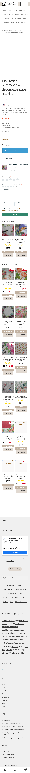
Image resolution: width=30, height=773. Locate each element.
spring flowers (7, 649)
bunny (25, 620)
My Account (5, 770)
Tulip (22, 649)
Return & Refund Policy (9, 758)
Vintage (5, 652)
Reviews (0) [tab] (5, 139)
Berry (17, 620)
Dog (19, 630)
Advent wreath (8, 620)
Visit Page (15, 552)
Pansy (4, 639)
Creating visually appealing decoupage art (15, 734)
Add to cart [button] (8, 255)
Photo (17, 639)
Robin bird (15, 647)
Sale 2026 (7, 720)
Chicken (4, 624)
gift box (8, 633)
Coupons (4, 700)
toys (19, 650)
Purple (4, 646)
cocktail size (8, 629)
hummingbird (9, 127)
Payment (4, 694)
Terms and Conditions (8, 754)
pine (22, 638)
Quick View (9, 252)
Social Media (10, 561)
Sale (3, 688)
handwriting (23, 633)
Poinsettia (10, 643)
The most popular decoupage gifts (14, 738)
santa (26, 647)
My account (5, 697)
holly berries (6, 636)
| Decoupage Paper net (10, 765)
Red (9, 646)
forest (4, 633)
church (19, 627)
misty (23, 636)
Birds (13, 30)
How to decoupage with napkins (13, 726)
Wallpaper (14, 652)
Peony (12, 639)
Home (5, 30)
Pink (14, 127)
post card (21, 643)
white (22, 653)
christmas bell (19, 624)
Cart (23, 769)
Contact (4, 707)
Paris (8, 639)
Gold (13, 633)
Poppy (16, 643)
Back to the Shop (15, 569)
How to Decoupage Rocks (12, 723)
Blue (21, 620)
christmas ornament (10, 626)
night (25, 636)
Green (18, 633)
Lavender (19, 636)
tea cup (15, 650)
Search (15, 770)
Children (11, 623)
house (13, 636)
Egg (22, 629)
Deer (16, 629)
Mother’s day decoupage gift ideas (14, 730)
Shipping (4, 691)
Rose (18, 127)
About (3, 703)
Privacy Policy (13, 210)
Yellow (4, 656)
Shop (9, 30)
